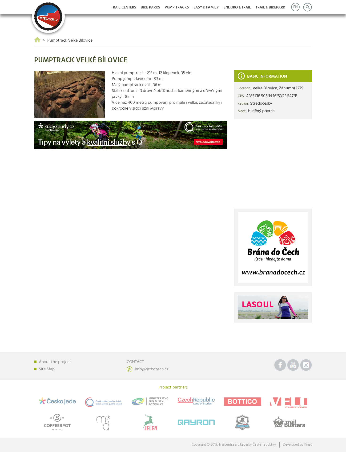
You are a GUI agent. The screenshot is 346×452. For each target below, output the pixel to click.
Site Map (47, 369)
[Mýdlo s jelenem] (150, 422)
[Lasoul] (273, 307)
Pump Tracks (177, 7)
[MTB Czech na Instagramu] (306, 365)
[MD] (103, 422)
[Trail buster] (289, 422)
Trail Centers (123, 7)
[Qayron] (196, 421)
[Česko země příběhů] (196, 401)
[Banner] (130, 134)
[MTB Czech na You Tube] (293, 365)
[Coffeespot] (57, 422)
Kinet (308, 445)
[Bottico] (242, 401)
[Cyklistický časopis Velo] (289, 402)
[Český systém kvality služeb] (103, 402)
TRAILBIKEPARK (270, 7)
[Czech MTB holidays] (242, 422)
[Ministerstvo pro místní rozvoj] (150, 401)
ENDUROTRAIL (237, 7)
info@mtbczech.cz (152, 369)
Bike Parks (150, 7)
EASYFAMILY (206, 7)
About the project (55, 362)
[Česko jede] (57, 400)
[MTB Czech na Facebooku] (280, 365)
